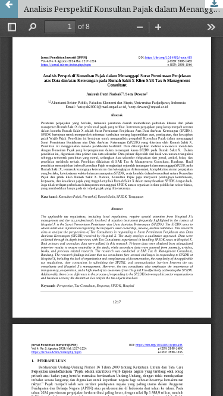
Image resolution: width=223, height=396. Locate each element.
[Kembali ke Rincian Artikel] (9, 9)
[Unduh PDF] (214, 4)
